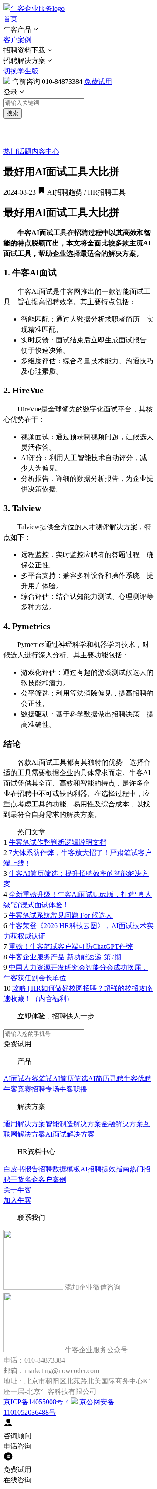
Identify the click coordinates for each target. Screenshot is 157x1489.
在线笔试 (39, 1078)
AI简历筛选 (70, 1078)
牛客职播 (73, 1089)
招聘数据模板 (59, 1169)
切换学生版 (20, 71)
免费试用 (98, 81)
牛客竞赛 (17, 1089)
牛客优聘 (137, 1078)
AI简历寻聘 (105, 1078)
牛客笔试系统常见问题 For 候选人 (61, 915)
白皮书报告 (20, 1169)
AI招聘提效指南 (105, 1169)
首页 (10, 19)
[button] (78, 29)
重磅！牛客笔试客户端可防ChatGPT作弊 (71, 946)
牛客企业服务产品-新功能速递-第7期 (65, 957)
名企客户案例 (45, 1179)
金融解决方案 (122, 1124)
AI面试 (14, 1078)
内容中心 (45, 151)
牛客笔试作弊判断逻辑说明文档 (57, 842)
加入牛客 (17, 1200)
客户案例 (17, 39)
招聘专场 (45, 1089)
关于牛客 (17, 1190)
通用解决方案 (24, 1124)
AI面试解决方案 (70, 1134)
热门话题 (17, 151)
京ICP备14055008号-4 (36, 1402)
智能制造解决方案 (73, 1124)
